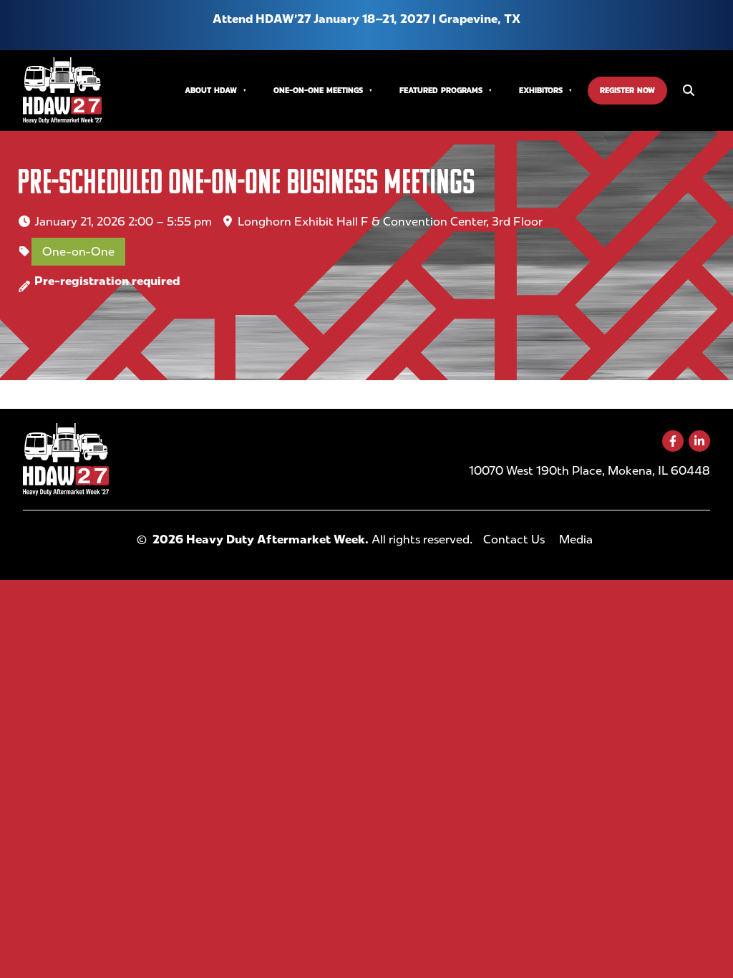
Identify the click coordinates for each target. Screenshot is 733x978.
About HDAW (211, 90)
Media (576, 539)
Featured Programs (440, 90)
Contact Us (514, 539)
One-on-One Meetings (318, 90)
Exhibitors (541, 90)
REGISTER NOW (627, 90)
